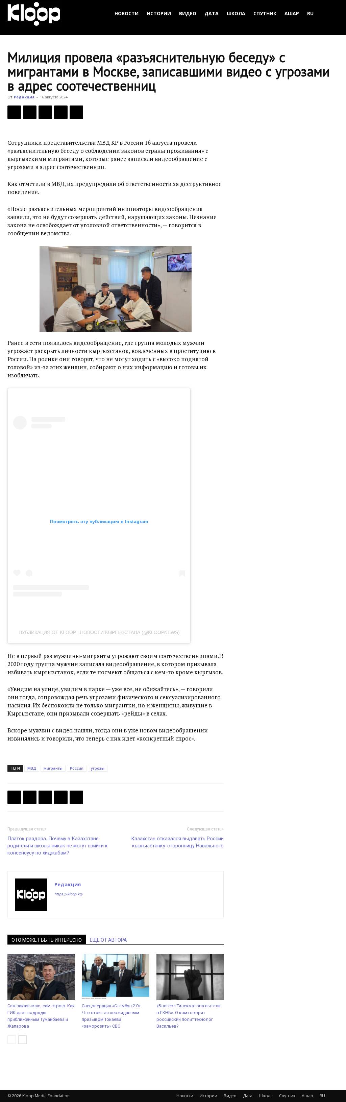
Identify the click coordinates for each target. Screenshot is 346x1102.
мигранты (53, 768)
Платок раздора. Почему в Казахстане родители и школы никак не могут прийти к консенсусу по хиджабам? (57, 846)
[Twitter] (29, 112)
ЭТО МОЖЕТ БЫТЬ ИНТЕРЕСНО (46, 940)
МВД (31, 768)
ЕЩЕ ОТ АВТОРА (108, 940)
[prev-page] (11, 1039)
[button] (330, 14)
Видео (187, 13)
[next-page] (22, 1039)
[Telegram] (61, 112)
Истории (159, 13)
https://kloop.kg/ (68, 894)
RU (310, 13)
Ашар (292, 13)
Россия (76, 768)
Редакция (24, 96)
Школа (236, 13)
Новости (127, 13)
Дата (211, 13)
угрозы (97, 768)
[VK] (45, 112)
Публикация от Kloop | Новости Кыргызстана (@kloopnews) (99, 632)
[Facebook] (14, 112)
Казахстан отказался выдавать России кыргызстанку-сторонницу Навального (177, 842)
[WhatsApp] (76, 112)
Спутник (264, 13)
